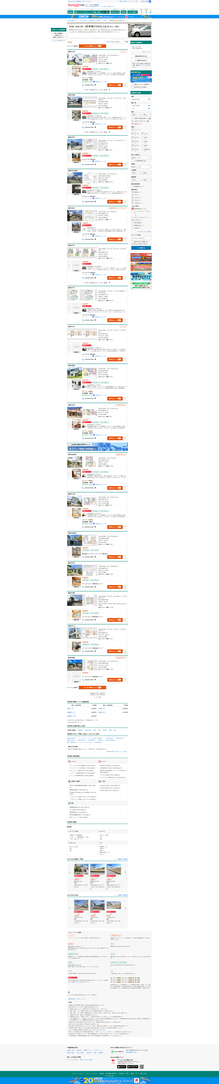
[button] (69, 866)
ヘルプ (129, 1)
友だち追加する (119, 1051)
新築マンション (79, 12)
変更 (149, 99)
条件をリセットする (147, 51)
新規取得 (96, 5)
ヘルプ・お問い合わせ (141, 1073)
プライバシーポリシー (78, 1073)
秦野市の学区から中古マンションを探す (117, 751)
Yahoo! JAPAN (123, 1)
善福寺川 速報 (145, 1)
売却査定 (123, 12)
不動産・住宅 (70, 1050)
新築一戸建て (97, 12)
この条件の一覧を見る (122, 859)
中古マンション (88, 12)
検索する (142, 248)
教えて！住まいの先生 (86, 1059)
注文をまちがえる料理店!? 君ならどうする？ (79, 1)
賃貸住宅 (70, 12)
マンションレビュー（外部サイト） (106, 1031)
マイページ (143, 65)
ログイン (87, 6)
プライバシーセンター (92, 1073)
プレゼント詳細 (78, 982)
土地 (118, 12)
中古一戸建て (105, 12)
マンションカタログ (72, 1059)
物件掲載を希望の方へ (112, 1073)
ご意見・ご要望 (129, 1073)
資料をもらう (114, 85)
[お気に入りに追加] (125, 85)
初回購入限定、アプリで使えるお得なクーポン (103, 6)
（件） (71, 708)
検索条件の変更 (136, 93)
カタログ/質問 (131, 12)
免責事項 (121, 1073)
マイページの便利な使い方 (58, 40)
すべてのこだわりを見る (144, 231)
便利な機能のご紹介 (131, 1052)
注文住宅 (113, 12)
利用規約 (101, 1073)
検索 (150, 1)
